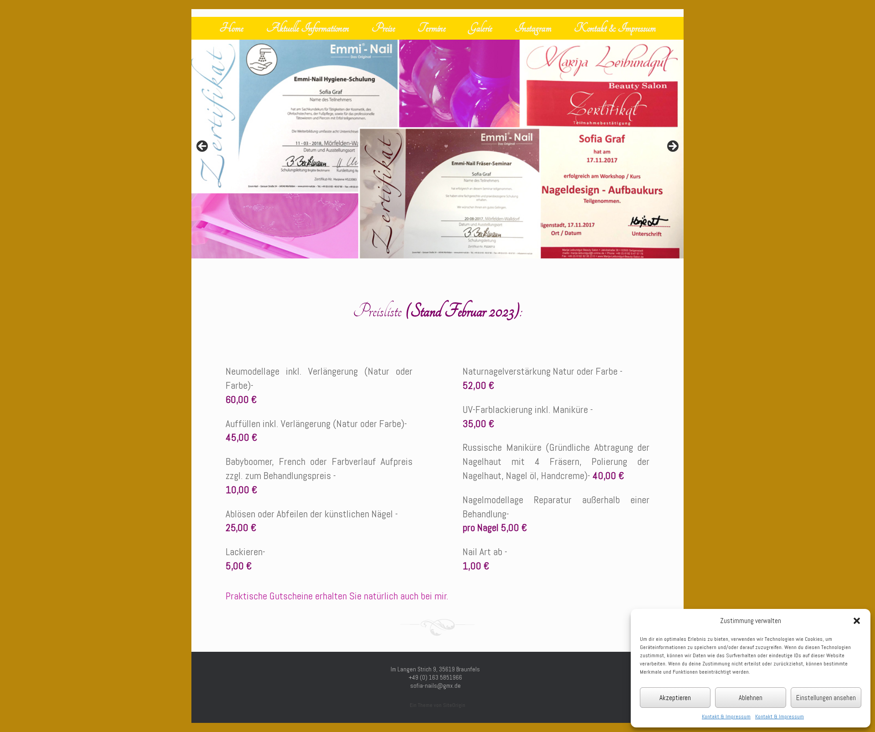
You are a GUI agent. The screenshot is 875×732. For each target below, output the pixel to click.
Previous (203, 147)
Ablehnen (750, 697)
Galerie (480, 28)
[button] (856, 620)
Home (231, 28)
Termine (432, 28)
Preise (383, 28)
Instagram (533, 28)
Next (672, 147)
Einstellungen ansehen (826, 697)
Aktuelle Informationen (307, 28)
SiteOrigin (454, 705)
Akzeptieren (675, 697)
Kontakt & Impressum (726, 716)
